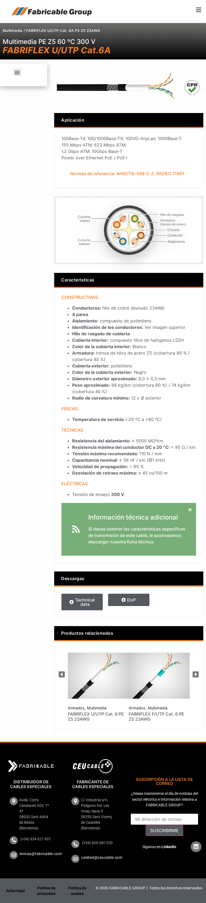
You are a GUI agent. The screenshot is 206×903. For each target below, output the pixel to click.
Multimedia (13, 30)
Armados (76, 708)
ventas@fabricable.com (40, 854)
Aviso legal (15, 891)
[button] (154, 10)
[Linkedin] (196, 846)
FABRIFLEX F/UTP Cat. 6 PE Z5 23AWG (156, 716)
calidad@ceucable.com (101, 857)
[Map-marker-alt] (14, 801)
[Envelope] (14, 855)
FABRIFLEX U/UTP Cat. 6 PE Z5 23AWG (96, 716)
